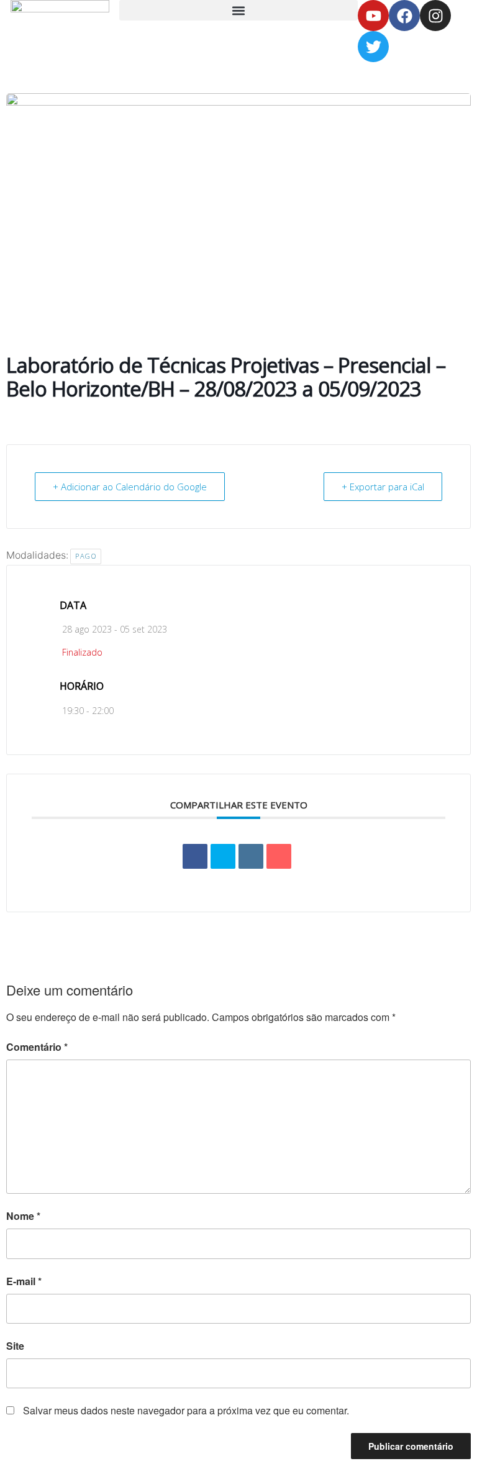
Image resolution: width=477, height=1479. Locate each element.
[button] (238, 10)
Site (15, 1346)
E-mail (24, 1281)
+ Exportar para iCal (383, 486)
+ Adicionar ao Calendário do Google (130, 486)
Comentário (37, 1047)
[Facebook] (404, 15)
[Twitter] (373, 46)
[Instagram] (435, 15)
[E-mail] (278, 856)
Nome (23, 1216)
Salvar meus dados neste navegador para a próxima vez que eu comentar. (186, 1410)
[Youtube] (373, 15)
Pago (85, 556)
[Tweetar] (223, 856)
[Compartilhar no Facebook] (195, 856)
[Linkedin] (250, 856)
